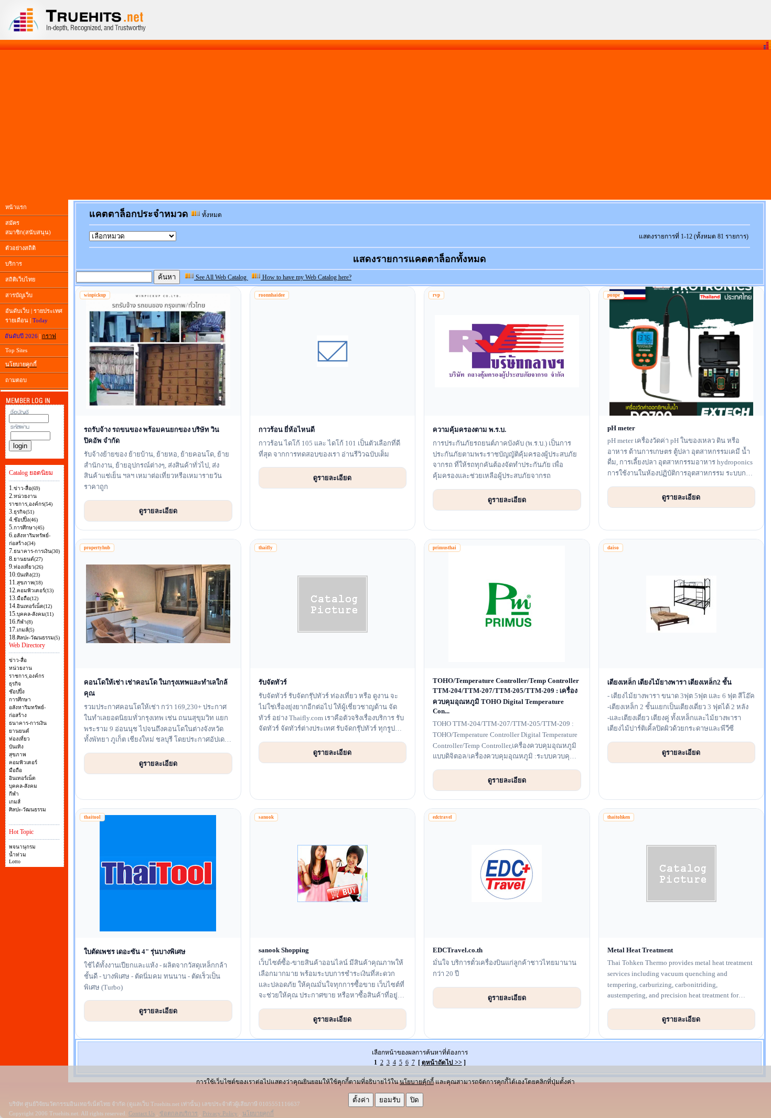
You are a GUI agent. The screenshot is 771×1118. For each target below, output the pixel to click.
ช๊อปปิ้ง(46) (26, 520)
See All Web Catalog (221, 277)
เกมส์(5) (25, 630)
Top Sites (16, 350)
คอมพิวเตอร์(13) (35, 590)
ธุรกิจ (15, 684)
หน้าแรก (16, 207)
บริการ (13, 263)
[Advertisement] (385, 124)
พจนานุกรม (22, 847)
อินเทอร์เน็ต (22, 778)
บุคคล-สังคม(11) (35, 614)
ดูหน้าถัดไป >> (442, 1062)
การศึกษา (20, 699)
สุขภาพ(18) (29, 582)
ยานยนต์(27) (28, 559)
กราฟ (49, 336)
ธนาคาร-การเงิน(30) (37, 551)
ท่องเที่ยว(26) (28, 567)
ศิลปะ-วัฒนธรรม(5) (38, 638)
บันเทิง (16, 747)
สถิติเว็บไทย (20, 279)
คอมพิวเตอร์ (23, 762)
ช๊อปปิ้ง (17, 691)
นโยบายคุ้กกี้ (417, 1082)
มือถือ (15, 770)
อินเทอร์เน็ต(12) (34, 606)
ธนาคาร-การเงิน (28, 723)
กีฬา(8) (25, 622)
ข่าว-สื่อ (18, 660)
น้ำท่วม (17, 855)
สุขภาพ (17, 754)
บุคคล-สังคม (23, 786)
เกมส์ (14, 802)
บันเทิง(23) (28, 575)
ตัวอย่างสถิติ (20, 248)
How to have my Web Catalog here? (306, 277)
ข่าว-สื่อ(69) (27, 488)
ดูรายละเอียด (158, 510)
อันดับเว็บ (17, 311)
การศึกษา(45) (29, 527)
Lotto (14, 861)
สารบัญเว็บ (19, 295)
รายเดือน (16, 320)
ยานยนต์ (19, 731)
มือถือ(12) (27, 598)
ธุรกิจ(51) (24, 512)
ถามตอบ (16, 380)
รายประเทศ (48, 311)
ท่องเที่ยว (19, 739)
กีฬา (14, 794)
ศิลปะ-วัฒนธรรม (27, 809)
